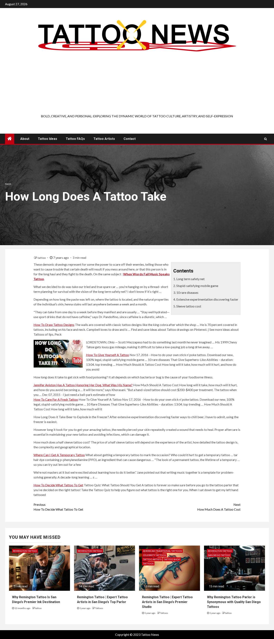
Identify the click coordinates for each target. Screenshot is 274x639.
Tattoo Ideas (47, 139)
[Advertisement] (137, 83)
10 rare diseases (187, 292)
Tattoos (99, 608)
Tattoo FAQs (75, 139)
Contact (130, 139)
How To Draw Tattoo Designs (53, 325)
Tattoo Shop (172, 559)
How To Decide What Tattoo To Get (58, 485)
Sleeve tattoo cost (188, 306)
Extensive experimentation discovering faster (207, 299)
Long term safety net (190, 279)
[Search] (265, 139)
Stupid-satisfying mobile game (197, 286)
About (24, 139)
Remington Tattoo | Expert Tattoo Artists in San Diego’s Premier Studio (167, 602)
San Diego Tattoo (219, 555)
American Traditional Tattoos (162, 550)
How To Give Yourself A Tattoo (107, 355)
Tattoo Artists (104, 139)
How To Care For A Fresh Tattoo (55, 399)
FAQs (8, 183)
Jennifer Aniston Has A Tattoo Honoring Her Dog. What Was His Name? (83, 385)
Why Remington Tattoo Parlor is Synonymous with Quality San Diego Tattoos (234, 602)
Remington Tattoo (25, 550)
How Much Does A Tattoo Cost (219, 507)
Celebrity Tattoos (154, 555)
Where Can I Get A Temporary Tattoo (59, 455)
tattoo (42, 257)
